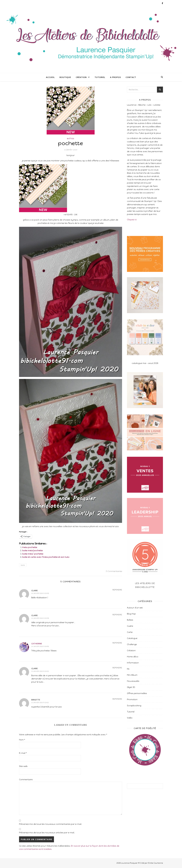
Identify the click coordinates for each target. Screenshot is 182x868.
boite (23, 565)
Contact (131, 77)
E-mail (23, 753)
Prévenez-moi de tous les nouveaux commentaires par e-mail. (50, 824)
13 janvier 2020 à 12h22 (40, 702)
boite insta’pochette (32, 550)
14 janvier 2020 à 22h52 (40, 593)
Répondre (117, 590)
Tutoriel (100, 77)
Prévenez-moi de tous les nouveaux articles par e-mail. (47, 832)
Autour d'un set (135, 608)
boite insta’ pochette (32, 554)
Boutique (65, 77)
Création (81, 77)
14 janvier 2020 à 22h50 (40, 618)
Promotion (132, 699)
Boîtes (70, 139)
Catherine (36, 643)
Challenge (132, 644)
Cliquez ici (132, 219)
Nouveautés (133, 681)
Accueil (50, 77)
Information (133, 663)
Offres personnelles (137, 693)
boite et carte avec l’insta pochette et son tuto (45, 557)
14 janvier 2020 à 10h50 (40, 646)
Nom (22, 740)
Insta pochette (29, 547)
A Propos (115, 77)
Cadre (130, 626)
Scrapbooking (134, 705)
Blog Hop (131, 614)
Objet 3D (131, 687)
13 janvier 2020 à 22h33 (40, 671)
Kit (128, 669)
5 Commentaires (114, 571)
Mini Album (132, 675)
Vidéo (129, 718)
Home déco (132, 656)
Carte (130, 632)
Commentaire (26, 779)
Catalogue (132, 638)
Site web (23, 766)
